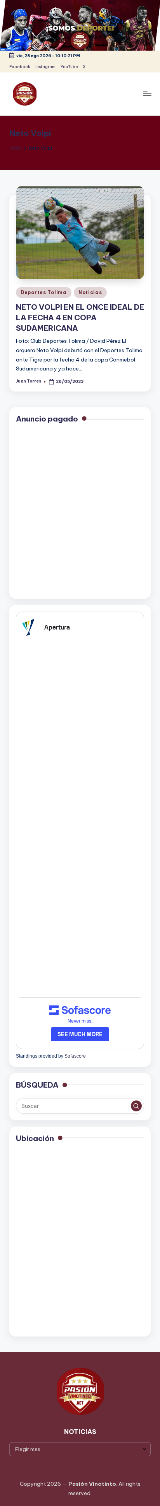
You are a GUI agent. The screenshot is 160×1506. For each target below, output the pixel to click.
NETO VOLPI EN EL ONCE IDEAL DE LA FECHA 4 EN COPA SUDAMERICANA (80, 317)
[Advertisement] (80, 512)
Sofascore (75, 1056)
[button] (136, 1105)
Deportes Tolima (44, 292)
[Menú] (147, 94)
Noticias (90, 292)
